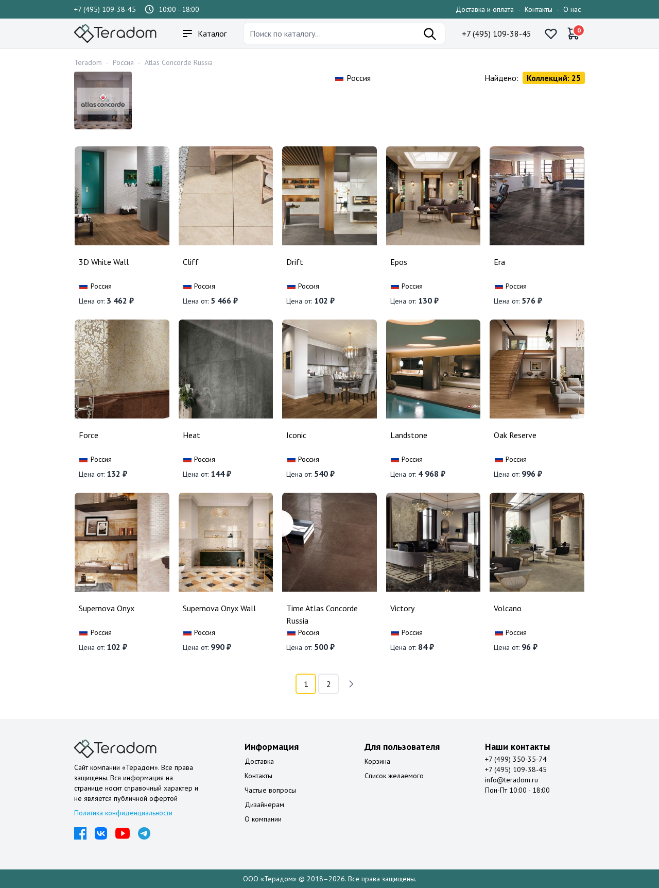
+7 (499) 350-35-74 (516, 759)
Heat (191, 435)
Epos (398, 262)
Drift (294, 262)
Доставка (259, 761)
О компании (263, 819)
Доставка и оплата (485, 9)
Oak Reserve (515, 435)
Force (88, 435)
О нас (572, 9)
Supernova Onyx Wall (219, 608)
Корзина (377, 761)
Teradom (88, 62)
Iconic (296, 435)
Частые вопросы (270, 790)
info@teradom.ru (511, 779)
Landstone (408, 435)
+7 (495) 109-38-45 (105, 9)
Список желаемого (394, 775)
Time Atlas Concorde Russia (322, 614)
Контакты (538, 9)
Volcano (508, 608)
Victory (402, 608)
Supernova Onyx (106, 608)
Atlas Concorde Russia (179, 62)
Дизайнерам (264, 804)
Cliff (191, 262)
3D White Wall (104, 262)
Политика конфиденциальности (123, 812)
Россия (123, 62)
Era (499, 262)
